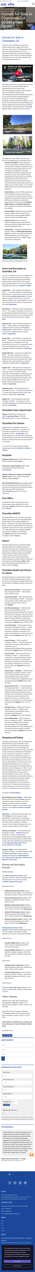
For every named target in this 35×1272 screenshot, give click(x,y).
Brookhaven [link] (27, 909)
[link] (33, 27)
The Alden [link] (18, 845)
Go (3, 1058)
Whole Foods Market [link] (10, 853)
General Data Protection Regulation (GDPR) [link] (17, 1256)
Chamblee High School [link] (23, 204)
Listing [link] (3, 1228)
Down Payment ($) (8, 1079)
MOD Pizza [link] (26, 857)
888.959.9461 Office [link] (7, 1)
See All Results (7, 1035)
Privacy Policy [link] (17, 1266)
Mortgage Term (7, 1101)
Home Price (6, 1072)
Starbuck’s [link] (19, 857)
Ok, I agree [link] (17, 1261)
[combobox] (14, 1102)
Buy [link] (2, 1223)
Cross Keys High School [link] (12, 972)
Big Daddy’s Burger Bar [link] (14, 843)
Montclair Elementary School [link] (13, 919)
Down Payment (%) (8, 1086)
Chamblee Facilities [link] (25, 285)
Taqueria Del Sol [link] (10, 857)
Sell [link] (2, 1225)
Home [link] (2, 1221)
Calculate (6, 1105)
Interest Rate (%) (7, 1094)
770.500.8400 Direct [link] (24, 1)
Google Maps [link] (13, 304)
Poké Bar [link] (9, 845)
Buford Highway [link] (16, 793)
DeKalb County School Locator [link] (13, 882)
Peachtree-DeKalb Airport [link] (18, 296)
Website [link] (8, 508)
